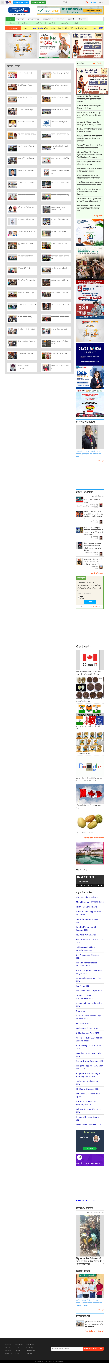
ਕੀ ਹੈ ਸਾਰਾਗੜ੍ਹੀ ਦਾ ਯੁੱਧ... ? (84, 753)
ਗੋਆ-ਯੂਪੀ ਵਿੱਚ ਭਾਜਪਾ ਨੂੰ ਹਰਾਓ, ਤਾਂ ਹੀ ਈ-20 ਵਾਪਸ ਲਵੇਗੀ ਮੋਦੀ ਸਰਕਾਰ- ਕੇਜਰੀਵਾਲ (89, 146)
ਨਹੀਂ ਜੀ (82, 598)
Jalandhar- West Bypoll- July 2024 (88, 1054)
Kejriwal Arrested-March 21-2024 (88, 1110)
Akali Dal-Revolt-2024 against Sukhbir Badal (89, 1039)
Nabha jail (80, 1011)
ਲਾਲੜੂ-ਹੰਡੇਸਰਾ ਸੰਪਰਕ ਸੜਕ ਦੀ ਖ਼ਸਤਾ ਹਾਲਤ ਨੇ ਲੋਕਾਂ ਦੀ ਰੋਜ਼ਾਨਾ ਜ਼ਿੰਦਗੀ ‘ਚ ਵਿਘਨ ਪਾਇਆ (89, 183)
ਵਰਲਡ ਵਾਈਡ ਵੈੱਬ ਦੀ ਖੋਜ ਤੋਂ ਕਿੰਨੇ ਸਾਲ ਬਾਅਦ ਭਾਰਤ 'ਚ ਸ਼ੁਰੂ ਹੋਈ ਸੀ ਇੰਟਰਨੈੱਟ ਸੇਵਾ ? (89, 779)
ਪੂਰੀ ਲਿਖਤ (90, 1148)
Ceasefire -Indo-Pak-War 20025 (87, 921)
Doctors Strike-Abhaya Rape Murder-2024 (88, 1017)
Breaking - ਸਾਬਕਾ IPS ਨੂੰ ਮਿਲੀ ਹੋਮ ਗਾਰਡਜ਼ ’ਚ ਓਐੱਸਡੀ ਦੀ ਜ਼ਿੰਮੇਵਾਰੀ (89, 130)
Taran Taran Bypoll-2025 (87, 906)
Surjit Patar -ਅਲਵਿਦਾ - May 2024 (87, 1082)
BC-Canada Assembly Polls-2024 (88, 979)
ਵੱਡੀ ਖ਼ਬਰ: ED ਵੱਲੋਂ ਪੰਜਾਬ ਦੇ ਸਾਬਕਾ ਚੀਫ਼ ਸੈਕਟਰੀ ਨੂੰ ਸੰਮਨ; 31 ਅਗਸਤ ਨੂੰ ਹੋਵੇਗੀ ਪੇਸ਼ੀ (89, 123)
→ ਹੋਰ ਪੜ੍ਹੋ (100, 461)
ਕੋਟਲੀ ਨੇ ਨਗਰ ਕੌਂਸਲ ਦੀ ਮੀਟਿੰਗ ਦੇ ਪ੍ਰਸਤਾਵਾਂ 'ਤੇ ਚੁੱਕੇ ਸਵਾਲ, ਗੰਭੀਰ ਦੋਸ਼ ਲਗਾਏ (89, 169)
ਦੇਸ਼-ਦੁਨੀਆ (60, 19)
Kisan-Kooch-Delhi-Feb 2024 (88, 1124)
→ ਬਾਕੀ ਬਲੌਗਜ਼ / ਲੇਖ (97, 573)
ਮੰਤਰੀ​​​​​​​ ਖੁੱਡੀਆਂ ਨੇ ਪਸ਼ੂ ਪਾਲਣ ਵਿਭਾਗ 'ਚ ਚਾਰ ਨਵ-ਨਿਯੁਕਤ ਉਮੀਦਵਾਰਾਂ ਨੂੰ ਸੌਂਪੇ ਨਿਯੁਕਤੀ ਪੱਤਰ (88, 208)
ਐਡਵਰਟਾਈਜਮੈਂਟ (19, 1344)
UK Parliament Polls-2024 (87, 1033)
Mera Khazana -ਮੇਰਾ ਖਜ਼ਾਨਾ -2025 (90, 902)
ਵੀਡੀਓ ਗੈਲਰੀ (82, 19)
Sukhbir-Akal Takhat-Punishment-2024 (85, 948)
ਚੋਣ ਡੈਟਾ (17, 1347)
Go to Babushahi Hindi (38, 2)
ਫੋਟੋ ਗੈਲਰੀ (71, 19)
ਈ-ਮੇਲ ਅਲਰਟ (11, 23)
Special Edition (85, 1200)
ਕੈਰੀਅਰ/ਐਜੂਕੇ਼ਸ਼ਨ (38, 23)
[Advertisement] (90, 475)
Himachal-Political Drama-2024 (88, 1118)
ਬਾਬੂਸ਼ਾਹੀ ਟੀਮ (8, 1353)
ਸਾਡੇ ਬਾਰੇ (7, 1347)
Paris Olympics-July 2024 (87, 1028)
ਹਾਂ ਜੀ (81, 597)
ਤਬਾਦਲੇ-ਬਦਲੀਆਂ (20, 19)
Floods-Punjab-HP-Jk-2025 (87, 897)
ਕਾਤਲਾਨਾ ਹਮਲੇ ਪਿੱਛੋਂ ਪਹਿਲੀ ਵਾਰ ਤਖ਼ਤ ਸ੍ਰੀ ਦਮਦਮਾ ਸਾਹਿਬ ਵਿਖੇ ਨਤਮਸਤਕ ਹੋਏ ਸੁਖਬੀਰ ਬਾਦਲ (89, 115)
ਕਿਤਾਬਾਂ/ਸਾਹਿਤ (64, 23)
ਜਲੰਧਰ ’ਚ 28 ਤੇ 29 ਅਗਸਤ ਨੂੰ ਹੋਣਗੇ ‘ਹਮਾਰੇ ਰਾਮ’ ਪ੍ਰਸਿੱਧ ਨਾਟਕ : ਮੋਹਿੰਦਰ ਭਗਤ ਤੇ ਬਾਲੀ (89, 200)
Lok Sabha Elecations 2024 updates (88, 1095)
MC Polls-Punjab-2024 (86, 934)
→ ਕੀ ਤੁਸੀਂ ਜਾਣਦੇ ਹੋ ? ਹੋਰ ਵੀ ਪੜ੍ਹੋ (93, 838)
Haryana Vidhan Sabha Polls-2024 (89, 1004)
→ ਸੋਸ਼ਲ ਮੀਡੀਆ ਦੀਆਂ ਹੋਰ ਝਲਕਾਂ (93, 1331)
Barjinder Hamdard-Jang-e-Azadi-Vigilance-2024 (88, 1075)
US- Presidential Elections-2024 (88, 956)
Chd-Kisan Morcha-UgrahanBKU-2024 (84, 997)
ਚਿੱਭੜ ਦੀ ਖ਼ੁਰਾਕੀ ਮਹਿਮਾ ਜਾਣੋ (84, 833)
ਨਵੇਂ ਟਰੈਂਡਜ (76, 23)
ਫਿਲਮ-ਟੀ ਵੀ (52, 23)
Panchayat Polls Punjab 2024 (89, 990)
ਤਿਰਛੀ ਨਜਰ (25, 23)
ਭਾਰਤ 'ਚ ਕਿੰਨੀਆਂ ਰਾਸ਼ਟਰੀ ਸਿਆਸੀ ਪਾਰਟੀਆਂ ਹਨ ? (89, 727)
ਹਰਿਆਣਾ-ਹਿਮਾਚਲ (33, 19)
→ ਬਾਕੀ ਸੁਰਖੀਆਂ (97, 216)
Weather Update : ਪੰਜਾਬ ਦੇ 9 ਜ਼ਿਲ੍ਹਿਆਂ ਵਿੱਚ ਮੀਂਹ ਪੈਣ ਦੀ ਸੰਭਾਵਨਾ (35, 28)
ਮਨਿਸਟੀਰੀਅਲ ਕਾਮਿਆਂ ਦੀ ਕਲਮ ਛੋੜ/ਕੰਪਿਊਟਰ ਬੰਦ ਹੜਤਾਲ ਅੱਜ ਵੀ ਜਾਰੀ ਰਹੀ (88, 176)
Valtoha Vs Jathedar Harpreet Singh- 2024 (89, 972)
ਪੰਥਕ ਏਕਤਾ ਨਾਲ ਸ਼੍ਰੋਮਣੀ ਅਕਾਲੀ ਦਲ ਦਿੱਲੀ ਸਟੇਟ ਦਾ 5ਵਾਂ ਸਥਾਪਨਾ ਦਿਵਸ (89, 163)
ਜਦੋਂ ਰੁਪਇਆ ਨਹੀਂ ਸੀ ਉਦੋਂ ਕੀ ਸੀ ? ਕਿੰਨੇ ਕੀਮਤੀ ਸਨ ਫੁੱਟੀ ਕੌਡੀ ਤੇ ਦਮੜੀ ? (89, 700)
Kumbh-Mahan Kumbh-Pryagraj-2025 (86, 928)
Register (101, 2)
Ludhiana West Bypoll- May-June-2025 (88, 913)
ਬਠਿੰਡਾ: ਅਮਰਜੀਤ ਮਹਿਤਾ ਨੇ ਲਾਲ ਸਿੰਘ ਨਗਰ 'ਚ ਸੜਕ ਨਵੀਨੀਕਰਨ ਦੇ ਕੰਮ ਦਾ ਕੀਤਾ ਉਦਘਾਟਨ (89, 191)
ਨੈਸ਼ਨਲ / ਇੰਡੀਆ (48, 19)
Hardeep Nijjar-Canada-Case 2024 (88, 1047)
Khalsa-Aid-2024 (83, 1023)
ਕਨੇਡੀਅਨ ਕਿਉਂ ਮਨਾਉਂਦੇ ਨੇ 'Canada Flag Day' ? (88, 806)
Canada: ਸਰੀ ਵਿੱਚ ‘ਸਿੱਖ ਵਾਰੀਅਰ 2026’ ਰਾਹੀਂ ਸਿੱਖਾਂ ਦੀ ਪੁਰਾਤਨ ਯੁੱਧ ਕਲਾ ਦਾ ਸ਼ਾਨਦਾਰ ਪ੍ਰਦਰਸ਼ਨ (89, 98)
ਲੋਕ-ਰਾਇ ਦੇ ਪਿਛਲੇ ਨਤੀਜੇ (96, 606)
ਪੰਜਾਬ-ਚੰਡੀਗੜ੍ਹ (29, 1347)
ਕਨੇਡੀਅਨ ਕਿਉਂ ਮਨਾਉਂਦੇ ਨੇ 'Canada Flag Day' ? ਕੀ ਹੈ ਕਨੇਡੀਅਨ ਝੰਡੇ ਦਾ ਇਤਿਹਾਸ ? (88, 673)
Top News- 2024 (83, 986)
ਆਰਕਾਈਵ (8, 1350)
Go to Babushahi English (21, 2)
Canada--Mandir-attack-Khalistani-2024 (86, 964)
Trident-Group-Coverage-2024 (89, 1061)
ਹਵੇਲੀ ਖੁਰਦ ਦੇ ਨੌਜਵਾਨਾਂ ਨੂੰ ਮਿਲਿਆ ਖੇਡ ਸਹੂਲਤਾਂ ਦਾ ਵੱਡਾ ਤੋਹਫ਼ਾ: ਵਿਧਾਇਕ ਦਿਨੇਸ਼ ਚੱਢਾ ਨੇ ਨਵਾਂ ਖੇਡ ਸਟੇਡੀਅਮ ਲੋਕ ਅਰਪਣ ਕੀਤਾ (89, 154)
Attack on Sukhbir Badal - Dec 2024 (89, 941)
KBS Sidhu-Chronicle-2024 (87, 1089)
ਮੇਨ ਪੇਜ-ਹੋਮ (10, 19)
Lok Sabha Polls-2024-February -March (86, 1103)
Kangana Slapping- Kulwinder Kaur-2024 (89, 1067)
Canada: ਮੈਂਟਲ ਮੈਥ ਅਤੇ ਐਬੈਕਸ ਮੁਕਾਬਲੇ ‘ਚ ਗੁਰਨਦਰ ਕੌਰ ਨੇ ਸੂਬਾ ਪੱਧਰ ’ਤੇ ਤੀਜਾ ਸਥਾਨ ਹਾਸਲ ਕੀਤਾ (89, 138)
